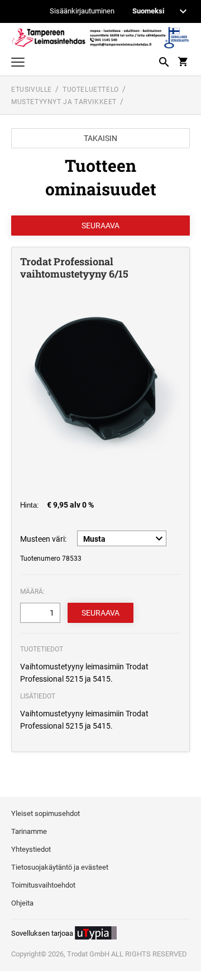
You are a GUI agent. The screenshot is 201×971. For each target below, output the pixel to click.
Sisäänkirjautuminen (82, 11)
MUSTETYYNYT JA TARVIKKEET (64, 102)
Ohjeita (22, 903)
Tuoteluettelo (91, 89)
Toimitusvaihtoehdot (43, 885)
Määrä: (32, 591)
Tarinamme (29, 831)
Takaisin (100, 138)
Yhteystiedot (31, 849)
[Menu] (17, 63)
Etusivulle (31, 89)
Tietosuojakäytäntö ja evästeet (59, 867)
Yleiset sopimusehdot (45, 813)
